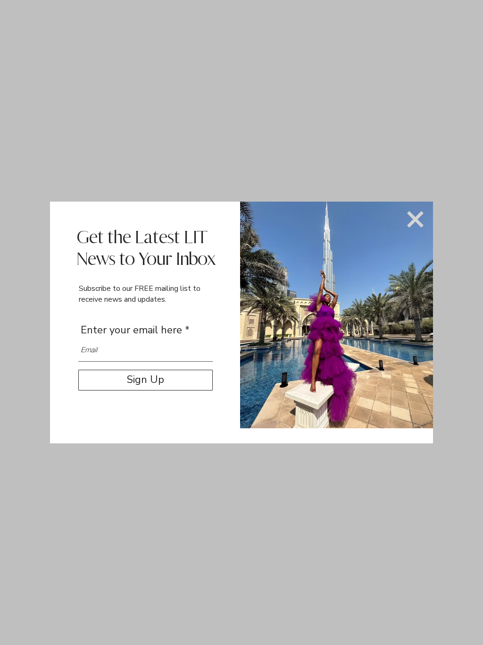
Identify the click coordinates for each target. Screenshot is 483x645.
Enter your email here (131, 330)
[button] (415, 219)
